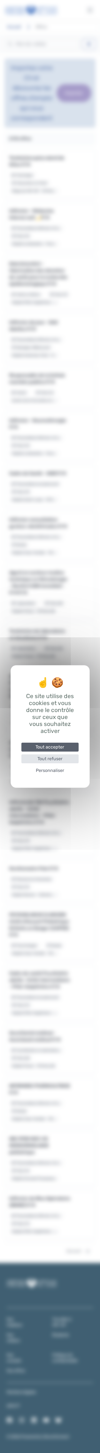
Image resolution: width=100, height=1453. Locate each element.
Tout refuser (50, 758)
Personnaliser (50, 770)
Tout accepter (50, 747)
